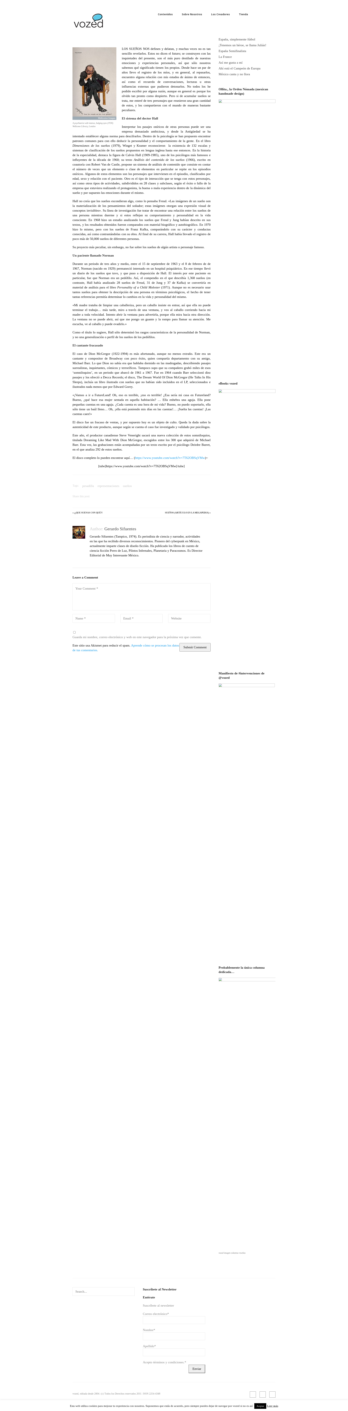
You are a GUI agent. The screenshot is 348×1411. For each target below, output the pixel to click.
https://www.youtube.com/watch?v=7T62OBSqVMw (170, 458)
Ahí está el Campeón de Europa (239, 68)
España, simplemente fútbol (237, 39)
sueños (127, 486)
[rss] (262, 14)
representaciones (108, 486)
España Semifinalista (232, 51)
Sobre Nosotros (192, 14)
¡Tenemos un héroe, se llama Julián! (242, 45)
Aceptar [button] (260, 1406)
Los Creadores (220, 14)
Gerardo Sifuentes (120, 528)
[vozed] (88, 28)
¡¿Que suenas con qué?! (88, 512)
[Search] (131, 1291)
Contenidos (165, 14)
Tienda (243, 14)
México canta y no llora (234, 74)
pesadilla (88, 486)
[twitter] (274, 14)
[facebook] (268, 14)
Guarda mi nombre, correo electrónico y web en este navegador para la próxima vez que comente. (137, 637)
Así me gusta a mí (231, 62)
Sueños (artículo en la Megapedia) (187, 512)
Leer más (272, 1405)
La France (225, 57)
